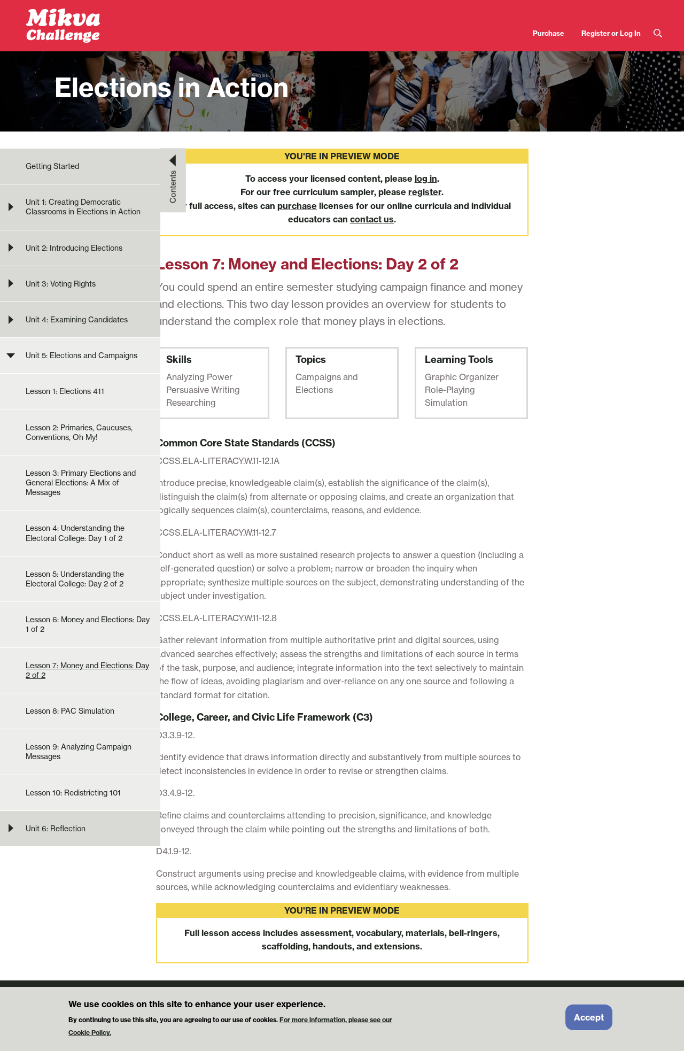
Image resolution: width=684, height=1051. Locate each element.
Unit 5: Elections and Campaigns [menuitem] (81, 355)
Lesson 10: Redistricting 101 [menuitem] (73, 793)
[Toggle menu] (10, 207)
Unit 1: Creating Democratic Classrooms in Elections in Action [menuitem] (83, 207)
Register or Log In (611, 33)
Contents (173, 186)
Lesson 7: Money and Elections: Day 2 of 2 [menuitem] (87, 670)
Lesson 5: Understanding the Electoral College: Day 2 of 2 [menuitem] (75, 579)
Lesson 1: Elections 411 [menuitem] (65, 391)
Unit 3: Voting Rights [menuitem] (61, 284)
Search (657, 33)
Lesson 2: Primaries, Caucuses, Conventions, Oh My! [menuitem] (79, 432)
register (424, 192)
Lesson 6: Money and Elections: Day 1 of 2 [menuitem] (88, 624)
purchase (297, 205)
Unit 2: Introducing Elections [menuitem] (74, 248)
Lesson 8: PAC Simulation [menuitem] (70, 711)
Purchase (548, 33)
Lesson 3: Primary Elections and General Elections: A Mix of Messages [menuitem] (81, 482)
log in (426, 178)
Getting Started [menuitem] (52, 166)
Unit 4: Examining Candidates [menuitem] (77, 319)
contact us (372, 219)
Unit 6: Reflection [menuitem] (56, 828)
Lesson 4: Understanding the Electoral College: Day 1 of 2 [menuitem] (75, 533)
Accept (589, 1017)
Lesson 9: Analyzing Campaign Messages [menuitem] (78, 751)
